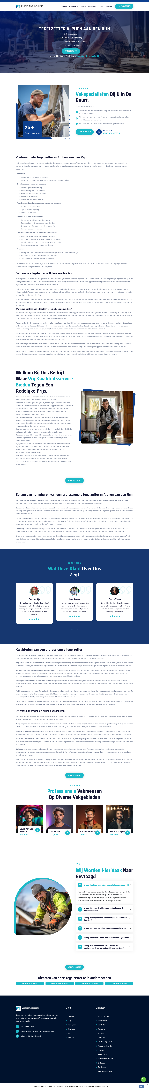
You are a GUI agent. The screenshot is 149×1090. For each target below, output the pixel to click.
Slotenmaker (102, 1054)
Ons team (71, 1029)
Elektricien (101, 1029)
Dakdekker (101, 1025)
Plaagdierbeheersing (105, 1046)
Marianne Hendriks (89, 831)
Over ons (70, 1016)
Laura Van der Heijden (26, 830)
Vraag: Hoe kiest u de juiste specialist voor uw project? (106, 885)
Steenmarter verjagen (105, 1059)
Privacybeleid (72, 1025)
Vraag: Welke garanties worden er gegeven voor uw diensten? (105, 919)
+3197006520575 (124, 6)
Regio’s (83, 6)
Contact (109, 6)
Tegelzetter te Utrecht (119, 983)
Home (64, 6)
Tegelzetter (102, 1067)
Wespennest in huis (105, 1071)
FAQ (69, 1021)
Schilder (101, 1050)
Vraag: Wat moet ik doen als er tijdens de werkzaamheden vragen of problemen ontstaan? (104, 947)
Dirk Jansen (55, 831)
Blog (101, 6)
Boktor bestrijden (104, 1016)
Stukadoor (101, 1063)
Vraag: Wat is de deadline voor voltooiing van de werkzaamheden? (104, 909)
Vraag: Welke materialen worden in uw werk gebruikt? (106, 937)
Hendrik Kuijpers (117, 831)
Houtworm (101, 1033)
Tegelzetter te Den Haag (59, 983)
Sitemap (70, 1038)
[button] (71, 630)
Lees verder (84, 132)
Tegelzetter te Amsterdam (30, 983)
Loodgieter (102, 1038)
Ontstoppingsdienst (105, 1042)
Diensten (73, 6)
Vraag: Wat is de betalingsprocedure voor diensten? (105, 928)
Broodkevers (102, 1021)
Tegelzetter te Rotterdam (89, 983)
